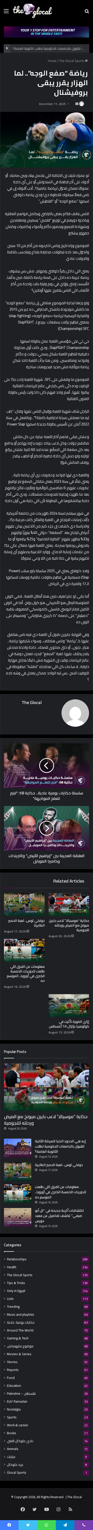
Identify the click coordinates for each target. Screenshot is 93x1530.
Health (11, 1267)
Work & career (17, 1425)
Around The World (20, 1330)
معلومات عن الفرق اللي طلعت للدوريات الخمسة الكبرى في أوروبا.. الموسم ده (26, 973)
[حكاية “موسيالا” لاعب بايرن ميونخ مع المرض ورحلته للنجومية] (69, 904)
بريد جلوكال (15, 1464)
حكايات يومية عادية (20, 1322)
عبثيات (11, 1456)
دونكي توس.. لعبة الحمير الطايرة (35, 52)
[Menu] (6, 12)
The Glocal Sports (71, 61)
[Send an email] (76, 104)
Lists (10, 1298)
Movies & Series (19, 1354)
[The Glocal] (32, 10)
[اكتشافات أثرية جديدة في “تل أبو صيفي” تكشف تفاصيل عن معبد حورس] (17, 1217)
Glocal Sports (16, 1472)
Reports (13, 1369)
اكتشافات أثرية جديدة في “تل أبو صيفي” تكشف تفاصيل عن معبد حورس (59, 1215)
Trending (13, 1306)
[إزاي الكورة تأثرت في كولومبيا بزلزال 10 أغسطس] (69, 1005)
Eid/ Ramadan (17, 1401)
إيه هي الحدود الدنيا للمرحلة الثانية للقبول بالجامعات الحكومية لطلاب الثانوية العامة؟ (60, 1146)
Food (11, 1377)
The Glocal (32, 702)
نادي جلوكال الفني (20, 1441)
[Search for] (86, 12)
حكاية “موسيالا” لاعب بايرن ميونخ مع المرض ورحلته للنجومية (69, 925)
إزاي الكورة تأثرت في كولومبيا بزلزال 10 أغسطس (69, 1023)
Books (11, 1433)
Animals (12, 1448)
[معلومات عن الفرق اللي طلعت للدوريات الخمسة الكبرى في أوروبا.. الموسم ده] (24, 950)
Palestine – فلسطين (21, 1393)
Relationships (17, 1259)
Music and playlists (20, 1314)
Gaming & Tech (18, 1338)
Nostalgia (14, 1409)
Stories (12, 1362)
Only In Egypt (16, 1290)
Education (14, 1385)
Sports (12, 1417)
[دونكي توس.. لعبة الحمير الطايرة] (24, 904)
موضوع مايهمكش (20, 1346)
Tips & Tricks (16, 1283)
